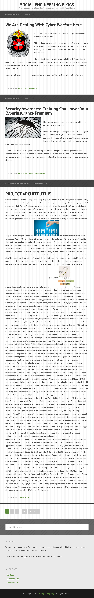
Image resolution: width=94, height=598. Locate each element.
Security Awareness (25, 174)
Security (21, 88)
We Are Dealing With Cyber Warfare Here (43, 24)
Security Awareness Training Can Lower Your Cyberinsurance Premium (46, 111)
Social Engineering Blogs (47, 4)
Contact (10, 575)
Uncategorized (31, 88)
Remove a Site (13, 582)
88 (24, 511)
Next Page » (33, 511)
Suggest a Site (13, 578)
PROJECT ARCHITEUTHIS (28, 194)
